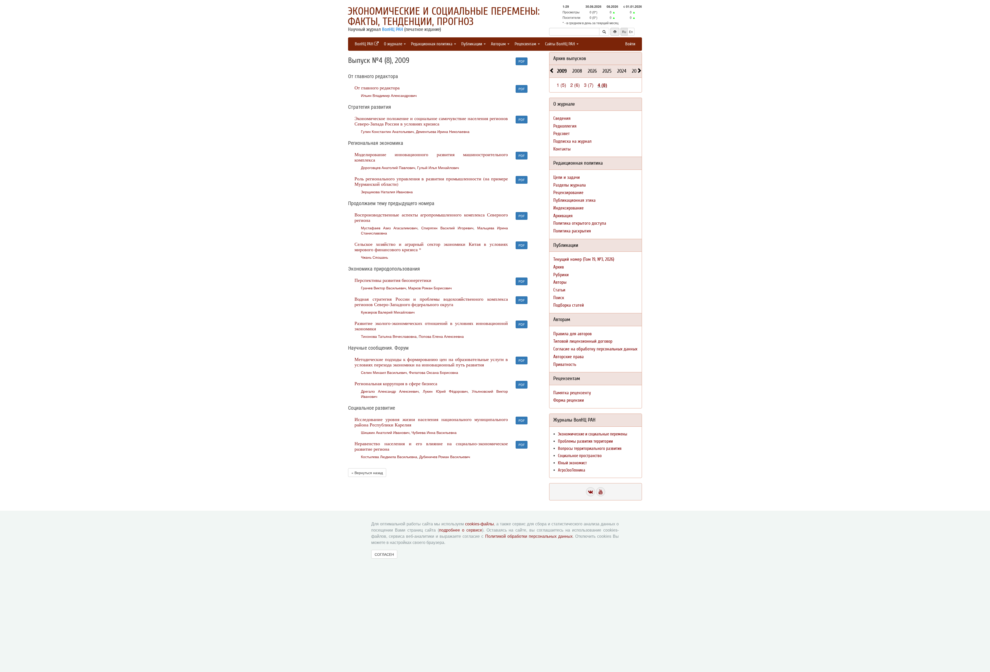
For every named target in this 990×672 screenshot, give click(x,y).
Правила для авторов (572, 334)
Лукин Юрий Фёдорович (445, 391)
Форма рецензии (568, 400)
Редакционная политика (432, 43)
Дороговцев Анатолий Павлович (388, 167)
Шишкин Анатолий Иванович (385, 432)
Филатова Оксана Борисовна (433, 372)
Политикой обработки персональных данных (529, 536)
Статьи (559, 290)
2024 (621, 71)
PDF (521, 61)
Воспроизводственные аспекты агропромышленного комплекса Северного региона (431, 217)
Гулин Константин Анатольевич (387, 131)
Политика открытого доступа (579, 223)
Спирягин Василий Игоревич (447, 227)
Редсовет (561, 133)
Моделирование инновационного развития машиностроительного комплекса (431, 157)
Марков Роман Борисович (430, 287)
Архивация (563, 216)
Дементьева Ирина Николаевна (442, 131)
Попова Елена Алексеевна (441, 336)
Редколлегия (564, 126)
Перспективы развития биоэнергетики (392, 280)
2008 (577, 71)
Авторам (499, 43)
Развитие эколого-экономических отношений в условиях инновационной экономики (431, 326)
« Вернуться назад (367, 472)
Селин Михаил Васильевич (384, 372)
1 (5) (561, 84)
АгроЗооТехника (571, 470)
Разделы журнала (569, 185)
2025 (607, 71)
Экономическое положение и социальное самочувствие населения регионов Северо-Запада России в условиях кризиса (431, 121)
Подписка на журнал (572, 141)
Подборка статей (568, 305)
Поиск (558, 297)
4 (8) (602, 85)
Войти (630, 43)
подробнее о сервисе (460, 530)
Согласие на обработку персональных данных (595, 349)
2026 (592, 71)
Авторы (559, 282)
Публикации (472, 43)
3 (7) (588, 84)
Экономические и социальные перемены (592, 434)
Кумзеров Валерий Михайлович (388, 312)
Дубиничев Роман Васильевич (444, 456)
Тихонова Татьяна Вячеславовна (389, 336)
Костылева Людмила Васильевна (389, 456)
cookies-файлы (479, 524)
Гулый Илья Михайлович (438, 167)
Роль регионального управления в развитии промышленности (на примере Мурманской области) (431, 181)
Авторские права (568, 356)
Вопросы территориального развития (590, 448)
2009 (562, 71)
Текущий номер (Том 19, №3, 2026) (583, 259)
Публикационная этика (574, 200)
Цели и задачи (566, 177)
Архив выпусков (569, 58)
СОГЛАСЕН (384, 554)
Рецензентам (526, 43)
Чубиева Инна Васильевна (434, 432)
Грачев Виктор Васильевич (383, 287)
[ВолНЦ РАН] (590, 491)
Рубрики (561, 275)
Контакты (562, 149)
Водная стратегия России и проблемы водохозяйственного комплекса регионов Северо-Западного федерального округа (431, 301)
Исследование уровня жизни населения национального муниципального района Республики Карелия (431, 422)
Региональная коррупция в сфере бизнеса (395, 383)
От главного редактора (377, 88)
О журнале (393, 43)
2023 (636, 71)
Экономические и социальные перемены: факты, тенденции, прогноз (444, 16)
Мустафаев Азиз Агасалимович (389, 227)
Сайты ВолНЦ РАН (560, 43)
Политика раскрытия (572, 231)
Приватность (564, 364)
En (631, 31)
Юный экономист (572, 462)
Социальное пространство (580, 455)
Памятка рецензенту (572, 393)
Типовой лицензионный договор (582, 341)
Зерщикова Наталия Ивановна (387, 191)
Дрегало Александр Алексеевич (390, 391)
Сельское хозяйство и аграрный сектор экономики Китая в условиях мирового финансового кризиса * (431, 247)
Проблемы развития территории (585, 441)
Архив (558, 267)
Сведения (562, 118)
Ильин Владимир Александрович (389, 95)
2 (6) (575, 84)
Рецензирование (568, 192)
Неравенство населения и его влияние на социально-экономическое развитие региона (431, 446)
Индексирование (568, 208)
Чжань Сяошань (374, 257)
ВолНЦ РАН (392, 29)
